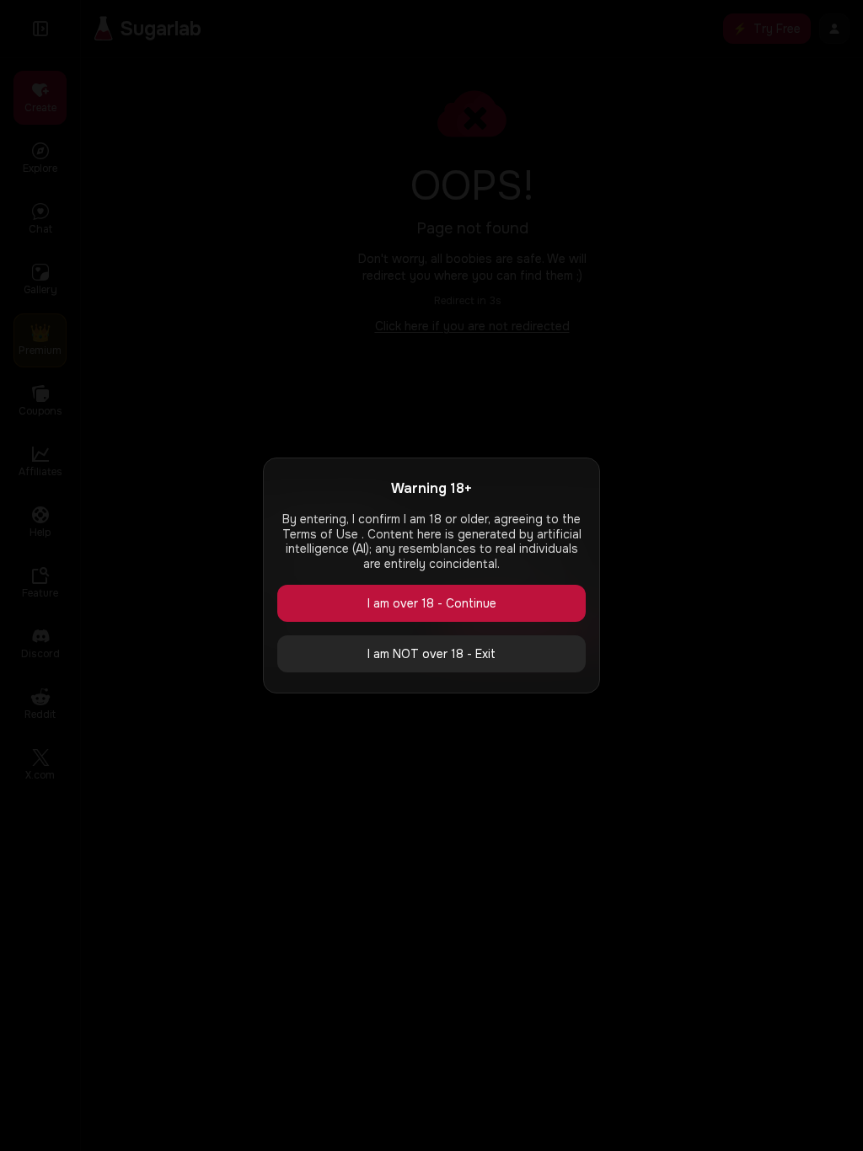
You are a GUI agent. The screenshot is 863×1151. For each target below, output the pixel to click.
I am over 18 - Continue (431, 603)
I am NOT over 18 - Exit (431, 653)
